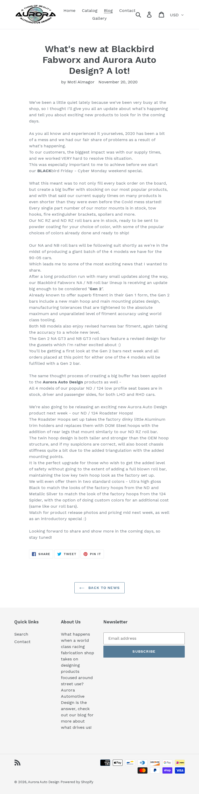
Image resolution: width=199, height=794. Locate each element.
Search (21, 634)
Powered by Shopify (77, 782)
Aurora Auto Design (43, 782)
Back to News (103, 588)
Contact (22, 641)
